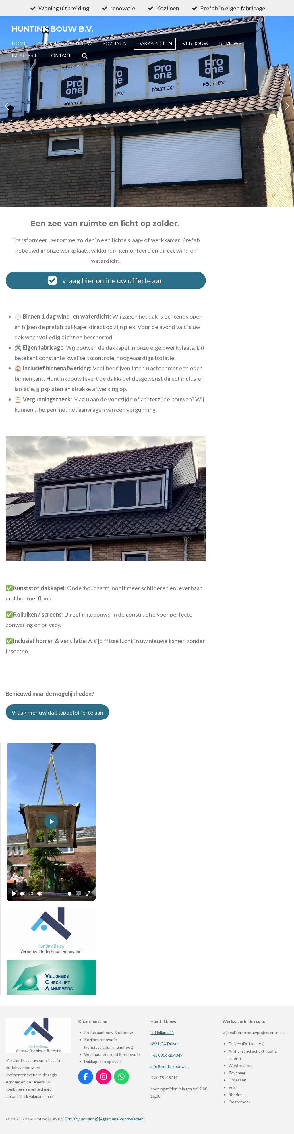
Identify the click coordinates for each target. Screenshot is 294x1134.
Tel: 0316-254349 (166, 1055)
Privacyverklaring (82, 1118)
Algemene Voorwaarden (122, 1118)
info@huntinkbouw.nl (169, 1066)
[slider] (22, 893)
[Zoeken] (85, 56)
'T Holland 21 (162, 1032)
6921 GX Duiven (165, 1043)
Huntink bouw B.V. (52, 29)
